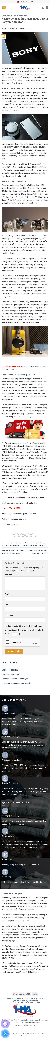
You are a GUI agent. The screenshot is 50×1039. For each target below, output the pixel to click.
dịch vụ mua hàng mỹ (14, 545)
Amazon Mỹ (6, 15)
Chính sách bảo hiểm (10, 670)
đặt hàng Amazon (33, 314)
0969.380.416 (30, 1023)
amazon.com (7, 721)
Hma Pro (26, 28)
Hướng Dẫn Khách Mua (20, 15)
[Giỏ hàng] (47, 7)
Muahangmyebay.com (20, 966)
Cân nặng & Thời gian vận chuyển (15, 679)
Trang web (9, 615)
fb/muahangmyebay (18, 745)
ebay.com (21, 721)
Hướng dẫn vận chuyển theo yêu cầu (16, 683)
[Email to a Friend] (27, 535)
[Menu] (4, 7)
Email (7, 605)
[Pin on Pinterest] (31, 535)
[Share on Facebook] (19, 535)
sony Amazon (39, 545)
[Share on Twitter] (23, 535)
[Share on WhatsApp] (14, 535)
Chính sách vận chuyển (11, 674)
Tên (7, 594)
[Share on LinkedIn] (35, 535)
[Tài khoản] (43, 7)
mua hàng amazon (28, 545)
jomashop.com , (31, 721)
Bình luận (9, 574)
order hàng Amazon (25, 375)
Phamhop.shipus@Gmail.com (24, 514)
